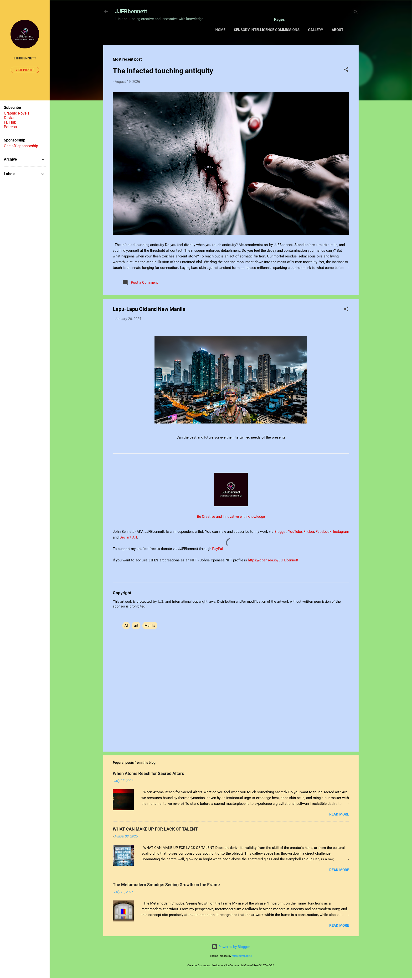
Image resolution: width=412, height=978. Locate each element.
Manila (149, 625)
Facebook (323, 531)
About (337, 30)
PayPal (218, 549)
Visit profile (25, 70)
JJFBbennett (131, 11)
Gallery (315, 30)
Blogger (280, 531)
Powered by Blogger (233, 947)
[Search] (356, 13)
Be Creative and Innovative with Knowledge (231, 516)
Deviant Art (128, 537)
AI (126, 625)
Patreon (10, 127)
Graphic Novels (16, 113)
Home (220, 30)
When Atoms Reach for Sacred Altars (148, 773)
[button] (346, 70)
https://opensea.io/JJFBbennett (274, 560)
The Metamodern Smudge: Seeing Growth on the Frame (166, 884)
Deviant (10, 117)
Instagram (341, 531)
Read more (339, 814)
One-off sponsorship (21, 146)
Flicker (309, 531)
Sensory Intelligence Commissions (266, 30)
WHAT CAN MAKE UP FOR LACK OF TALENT (155, 829)
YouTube (295, 531)
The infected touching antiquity (163, 71)
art (136, 625)
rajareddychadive (242, 955)
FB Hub (10, 122)
